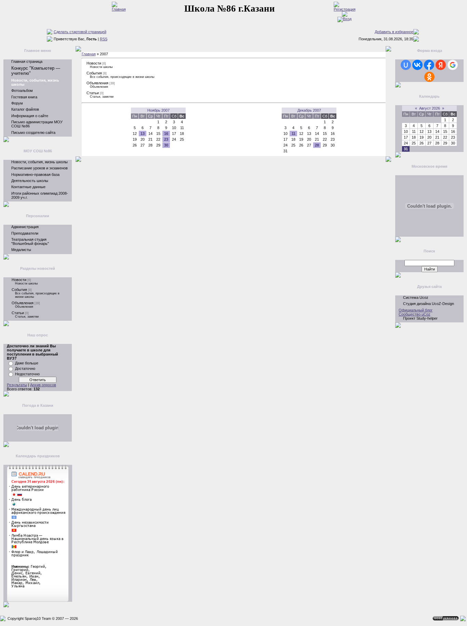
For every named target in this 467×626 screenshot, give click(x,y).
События (19, 290)
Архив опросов (43, 385)
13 (143, 133)
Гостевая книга (24, 97)
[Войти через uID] (406, 65)
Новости (19, 280)
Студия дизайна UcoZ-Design (428, 304)
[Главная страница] (119, 9)
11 (293, 133)
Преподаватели (24, 233)
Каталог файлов (25, 109)
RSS (103, 39)
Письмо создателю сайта (33, 132)
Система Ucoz (415, 297)
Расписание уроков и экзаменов (39, 168)
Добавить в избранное (394, 32)
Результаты (17, 385)
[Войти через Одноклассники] (429, 77)
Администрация (25, 227)
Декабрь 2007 (309, 110)
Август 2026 (429, 108)
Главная (89, 54)
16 (166, 133)
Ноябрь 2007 (158, 110)
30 (166, 145)
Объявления (23, 303)
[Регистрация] (345, 9)
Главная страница (26, 61)
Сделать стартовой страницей (80, 32)
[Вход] (344, 19)
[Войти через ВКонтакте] (417, 65)
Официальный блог (415, 310)
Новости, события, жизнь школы (39, 162)
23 (166, 139)
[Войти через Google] (452, 64)
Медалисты (21, 250)
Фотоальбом (22, 90)
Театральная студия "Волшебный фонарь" (30, 241)
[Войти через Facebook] (429, 65)
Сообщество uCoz (414, 314)
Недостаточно (27, 374)
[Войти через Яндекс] (441, 65)
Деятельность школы (29, 181)
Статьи (18, 313)
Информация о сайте (29, 116)
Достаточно (25, 368)
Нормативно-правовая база (35, 174)
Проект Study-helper (420, 318)
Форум (17, 103)
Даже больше (26, 363)
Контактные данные (28, 187)
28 (317, 145)
